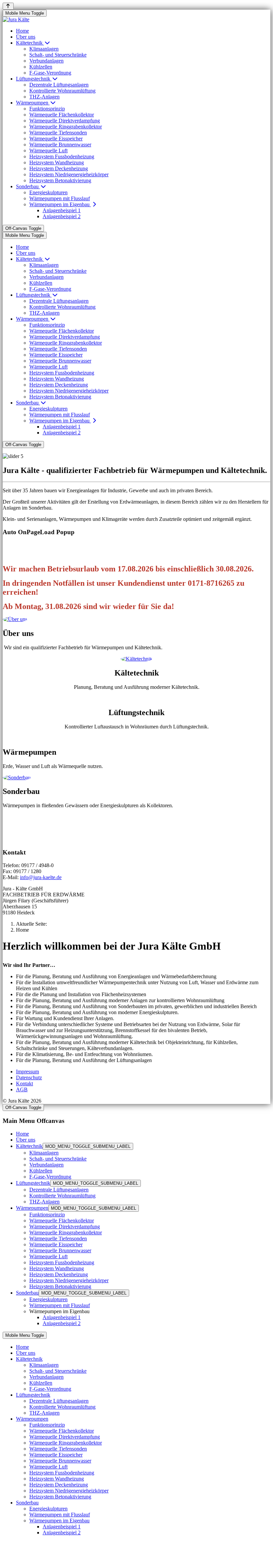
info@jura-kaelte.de (41, 877)
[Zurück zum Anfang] (8, 6)
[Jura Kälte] (16, 19)
